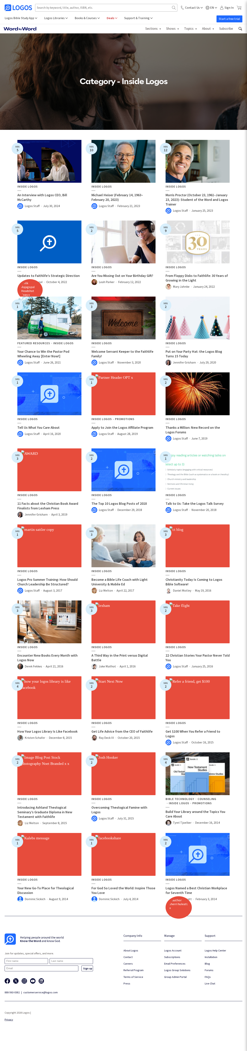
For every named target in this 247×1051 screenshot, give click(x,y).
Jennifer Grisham (184, 362)
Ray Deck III (106, 738)
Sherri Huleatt (182, 899)
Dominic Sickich (35, 899)
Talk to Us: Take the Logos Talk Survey (195, 503)
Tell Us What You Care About (38, 427)
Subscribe (226, 28)
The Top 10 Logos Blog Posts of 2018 (119, 503)
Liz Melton (106, 590)
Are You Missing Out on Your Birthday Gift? (122, 275)
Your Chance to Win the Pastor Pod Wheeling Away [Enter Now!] (43, 353)
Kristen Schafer (35, 738)
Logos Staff (32, 206)
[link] (240, 29)
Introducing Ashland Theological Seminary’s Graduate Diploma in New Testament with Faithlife (44, 812)
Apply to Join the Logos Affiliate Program (122, 427)
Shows (171, 28)
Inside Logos (27, 186)
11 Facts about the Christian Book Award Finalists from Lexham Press (47, 505)
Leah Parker (106, 282)
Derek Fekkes (33, 666)
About (206, 28)
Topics (189, 28)
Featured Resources (33, 343)
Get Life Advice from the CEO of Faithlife (122, 731)
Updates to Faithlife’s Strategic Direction (48, 275)
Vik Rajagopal (34, 282)
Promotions (124, 419)
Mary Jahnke (181, 286)
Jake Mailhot (107, 666)
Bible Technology (180, 799)
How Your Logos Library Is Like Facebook (47, 731)
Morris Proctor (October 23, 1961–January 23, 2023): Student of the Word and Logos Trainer (197, 199)
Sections (151, 28)
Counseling (207, 799)
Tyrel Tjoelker (182, 822)
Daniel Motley (182, 590)
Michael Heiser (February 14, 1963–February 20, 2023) (117, 197)
